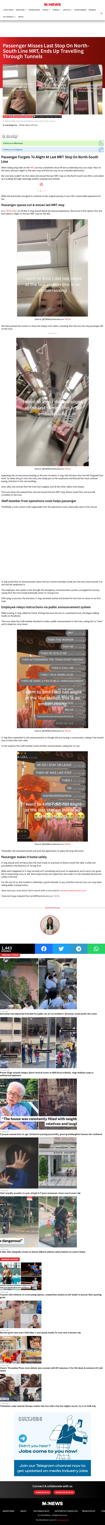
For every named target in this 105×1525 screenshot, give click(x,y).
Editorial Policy (41, 1511)
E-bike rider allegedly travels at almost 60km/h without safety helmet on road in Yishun (42, 1251)
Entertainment (81, 10)
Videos (21, 17)
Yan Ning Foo (11, 125)
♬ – (41, 191)
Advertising (8, 1511)
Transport (28, 117)
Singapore (20, 10)
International (34, 10)
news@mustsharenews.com (72, 890)
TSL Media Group (62, 1520)
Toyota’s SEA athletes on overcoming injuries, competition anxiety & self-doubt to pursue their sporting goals (51, 1296)
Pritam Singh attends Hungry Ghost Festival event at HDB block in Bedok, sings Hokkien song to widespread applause (46, 1074)
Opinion (55, 10)
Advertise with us (64, 1492)
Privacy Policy (88, 1511)
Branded (92, 10)
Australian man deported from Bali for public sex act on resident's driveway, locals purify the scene (48, 1013)
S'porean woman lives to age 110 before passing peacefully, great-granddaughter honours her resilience (51, 1134)
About (23, 1511)
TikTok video (11, 210)
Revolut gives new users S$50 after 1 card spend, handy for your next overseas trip (40, 1332)
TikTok (67, 319)
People (45, 10)
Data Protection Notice (66, 1511)
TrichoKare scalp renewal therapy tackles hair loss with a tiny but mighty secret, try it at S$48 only (48, 1406)
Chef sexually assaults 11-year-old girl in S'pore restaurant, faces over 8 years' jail (40, 1193)
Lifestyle (66, 10)
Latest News (8, 10)
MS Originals (8, 17)
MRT (32, 167)
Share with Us (42, 1492)
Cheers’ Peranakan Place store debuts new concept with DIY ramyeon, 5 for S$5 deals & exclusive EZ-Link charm (51, 1369)
